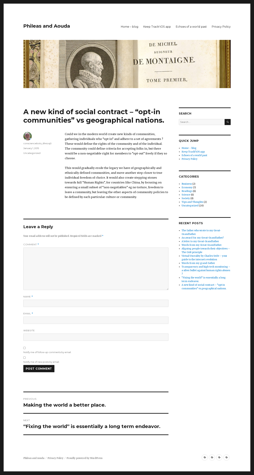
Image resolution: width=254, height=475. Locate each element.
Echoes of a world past (191, 26)
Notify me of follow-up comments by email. (47, 352)
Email (28, 313)
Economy (187, 187)
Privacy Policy (221, 26)
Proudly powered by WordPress (84, 458)
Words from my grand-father (198, 263)
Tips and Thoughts (192, 202)
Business (187, 183)
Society (186, 198)
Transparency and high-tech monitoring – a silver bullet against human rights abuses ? (206, 270)
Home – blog (129, 26)
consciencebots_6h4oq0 (37, 143)
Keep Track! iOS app (157, 26)
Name (28, 296)
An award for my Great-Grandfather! (202, 237)
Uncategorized (31, 153)
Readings (187, 191)
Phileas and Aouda (46, 26)
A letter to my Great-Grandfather (200, 241)
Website (29, 330)
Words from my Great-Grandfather (202, 245)
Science (186, 194)
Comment (31, 244)
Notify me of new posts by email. (41, 361)
